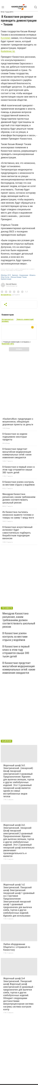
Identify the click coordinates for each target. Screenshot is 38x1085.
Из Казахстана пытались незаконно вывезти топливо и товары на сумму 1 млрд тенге (18, 515)
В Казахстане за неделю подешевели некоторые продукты (14, 436)
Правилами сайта (8, 344)
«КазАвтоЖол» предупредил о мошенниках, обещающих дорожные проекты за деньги (17, 421)
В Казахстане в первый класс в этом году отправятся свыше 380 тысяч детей (18, 469)
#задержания (23, 275)
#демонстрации (6, 279)
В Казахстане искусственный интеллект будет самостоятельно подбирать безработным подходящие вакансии (17, 533)
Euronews (5, 38)
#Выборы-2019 (6, 275)
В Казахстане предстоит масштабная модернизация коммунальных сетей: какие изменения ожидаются (17, 453)
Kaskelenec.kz (8, 51)
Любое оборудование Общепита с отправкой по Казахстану (16, 947)
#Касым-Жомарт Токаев (19, 277)
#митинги (15, 275)
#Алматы (32, 275)
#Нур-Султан (5, 277)
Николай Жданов (11, 284)
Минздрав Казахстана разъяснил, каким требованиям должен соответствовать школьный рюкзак (18, 498)
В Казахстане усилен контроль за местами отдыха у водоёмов (18, 483)
